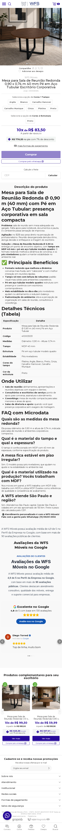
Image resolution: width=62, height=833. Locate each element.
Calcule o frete (31, 170)
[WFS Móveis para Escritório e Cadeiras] (30, 4)
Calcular (53, 175)
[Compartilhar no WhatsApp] (36, 68)
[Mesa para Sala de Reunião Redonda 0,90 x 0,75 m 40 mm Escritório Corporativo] (46, 716)
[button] (2, 643)
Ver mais (16, 742)
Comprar (31, 154)
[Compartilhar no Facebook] (33, 68)
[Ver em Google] (8, 637)
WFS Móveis (31, 77)
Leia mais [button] (18, 650)
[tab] (27, 63)
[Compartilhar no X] (39, 68)
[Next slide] (59, 37)
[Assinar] (49, 771)
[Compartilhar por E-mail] (42, 68)
